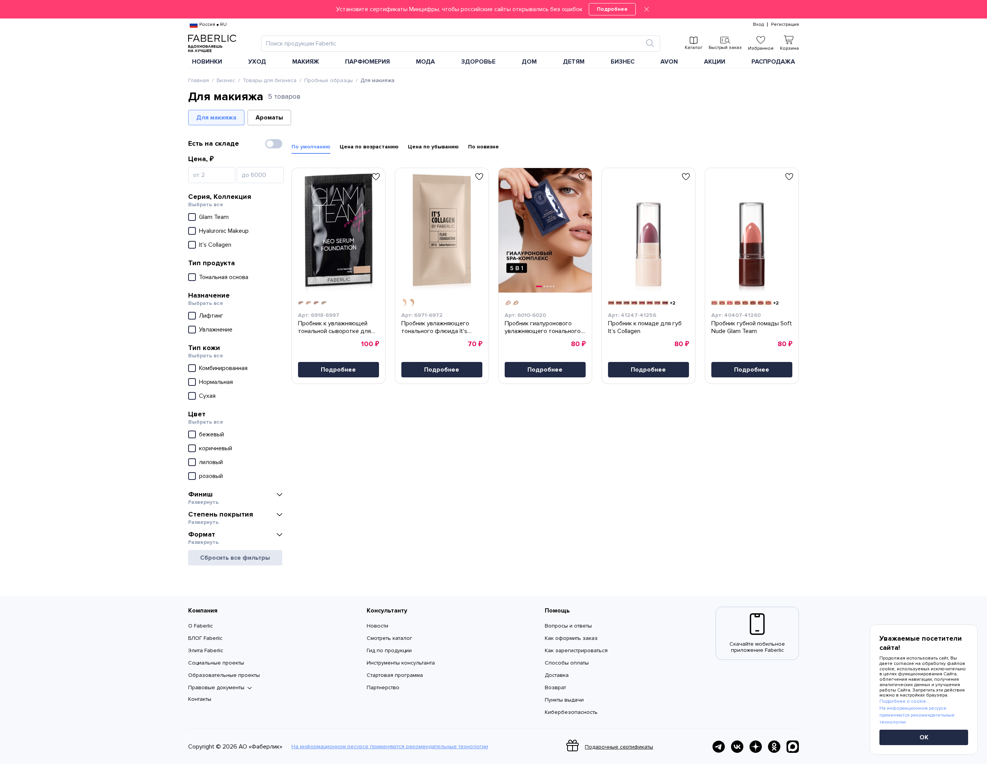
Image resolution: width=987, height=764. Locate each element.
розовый (211, 476)
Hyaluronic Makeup (224, 231)
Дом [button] (529, 62)
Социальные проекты (216, 663)
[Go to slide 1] (539, 286)
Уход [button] (257, 62)
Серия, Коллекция (219, 196)
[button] (493, 9)
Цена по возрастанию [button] (369, 147)
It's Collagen (215, 245)
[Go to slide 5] (553, 286)
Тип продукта (211, 263)
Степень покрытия (220, 514)
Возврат (555, 687)
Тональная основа (223, 277)
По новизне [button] (483, 147)
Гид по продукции (389, 650)
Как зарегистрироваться (576, 650)
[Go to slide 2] (544, 286)
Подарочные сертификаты (619, 747)
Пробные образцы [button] (328, 80)
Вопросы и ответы (568, 626)
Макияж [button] (305, 62)
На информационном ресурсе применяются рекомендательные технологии (389, 747)
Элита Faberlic (205, 650)
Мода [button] (425, 62)
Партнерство (383, 687)
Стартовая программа (395, 675)
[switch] (273, 143)
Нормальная (216, 382)
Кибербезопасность (571, 712)
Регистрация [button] (785, 24)
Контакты (199, 699)
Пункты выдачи (564, 700)
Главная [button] (198, 80)
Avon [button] (669, 62)
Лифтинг (211, 316)
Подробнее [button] (338, 370)
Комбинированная (223, 368)
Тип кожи (204, 347)
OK (924, 737)
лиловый (211, 462)
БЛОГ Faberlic (205, 638)
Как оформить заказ (571, 638)
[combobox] (453, 43)
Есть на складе (213, 143)
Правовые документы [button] (216, 688)
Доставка (557, 675)
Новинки (207, 62)
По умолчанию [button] (310, 147)
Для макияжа (216, 117)
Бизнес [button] (623, 62)
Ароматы (269, 117)
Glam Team (214, 217)
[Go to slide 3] (547, 286)
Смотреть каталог (389, 638)
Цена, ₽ (201, 159)
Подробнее (612, 9)
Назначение (209, 295)
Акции (714, 62)
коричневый (215, 448)
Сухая (207, 396)
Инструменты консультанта (401, 663)
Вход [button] (758, 24)
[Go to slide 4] (550, 286)
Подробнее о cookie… (904, 701)
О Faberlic (200, 626)
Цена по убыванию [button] (433, 147)
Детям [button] (573, 62)
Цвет (196, 414)
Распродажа (773, 62)
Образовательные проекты (224, 675)
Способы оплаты (567, 663)
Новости (377, 626)
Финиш (200, 494)
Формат (201, 534)
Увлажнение (215, 329)
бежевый (211, 434)
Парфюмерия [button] (367, 62)
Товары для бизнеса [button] (269, 80)
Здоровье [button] (478, 62)
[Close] (646, 9)
